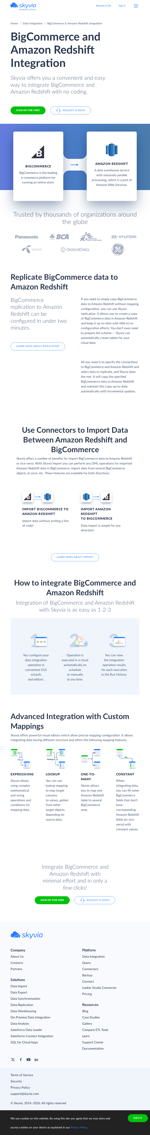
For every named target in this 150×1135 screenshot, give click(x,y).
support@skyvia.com (25, 1093)
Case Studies (91, 1017)
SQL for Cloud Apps (24, 1042)
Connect (88, 981)
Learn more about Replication (37, 346)
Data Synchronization (25, 998)
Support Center (93, 1042)
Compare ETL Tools (95, 1029)
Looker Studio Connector (99, 987)
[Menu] (135, 5)
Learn (86, 1036)
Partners (16, 969)
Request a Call (103, 5)
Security (16, 1081)
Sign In (122, 5)
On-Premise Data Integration (30, 1017)
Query (86, 962)
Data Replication (22, 1005)
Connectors (90, 969)
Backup (87, 975)
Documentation (93, 1048)
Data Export (19, 992)
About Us (17, 956)
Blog (85, 1011)
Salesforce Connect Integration (32, 1036)
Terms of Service (22, 1075)
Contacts (17, 962)
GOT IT (137, 1118)
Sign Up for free (28, 110)
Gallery (87, 1023)
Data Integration (33, 23)
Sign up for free (52, 900)
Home (14, 23)
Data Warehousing (23, 1011)
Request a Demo (74, 110)
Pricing (87, 994)
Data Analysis (20, 1023)
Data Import (19, 986)
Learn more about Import (75, 557)
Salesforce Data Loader (26, 1029)
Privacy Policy (20, 1087)
